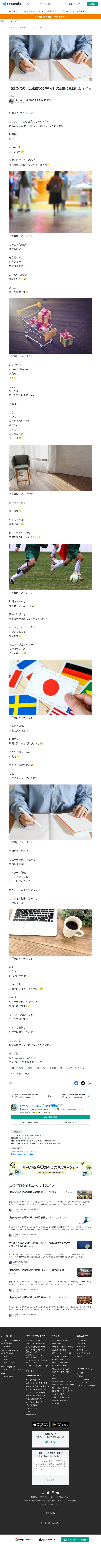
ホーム (11, 27)
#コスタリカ (79, 1068)
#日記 (13, 1068)
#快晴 (30, 1068)
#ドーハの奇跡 (16, 1074)
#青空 (37, 1068)
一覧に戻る (50, 1095)
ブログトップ (22, 27)
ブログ (32, 27)
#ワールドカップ (66, 1068)
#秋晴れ (21, 1068)
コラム (40, 27)
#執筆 (27, 1074)
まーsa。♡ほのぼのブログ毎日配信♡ (40, 1105)
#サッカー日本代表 (49, 1068)
